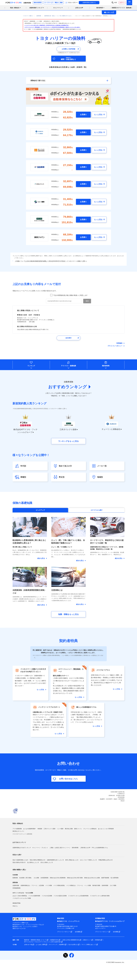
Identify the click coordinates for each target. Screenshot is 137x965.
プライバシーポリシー (115, 346)
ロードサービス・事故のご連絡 (53, 2)
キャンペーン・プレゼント (40, 847)
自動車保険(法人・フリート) (29, 885)
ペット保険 (87, 885)
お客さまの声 (79, 7)
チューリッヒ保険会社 (90, 828)
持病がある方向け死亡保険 (75, 877)
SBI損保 (39, 828)
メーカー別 (102, 466)
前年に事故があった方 (71, 860)
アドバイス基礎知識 (68, 365)
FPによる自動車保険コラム (100, 847)
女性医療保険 (44, 877)
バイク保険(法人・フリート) (74, 885)
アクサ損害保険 (17, 828)
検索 (115, 2)
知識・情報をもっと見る (68, 614)
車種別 (23, 477)
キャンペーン (57, 7)
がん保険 (36, 877)
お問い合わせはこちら (68, 779)
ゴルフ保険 (113, 885)
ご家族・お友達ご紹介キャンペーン (59, 847)
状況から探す (17, 854)
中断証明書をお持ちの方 (105, 860)
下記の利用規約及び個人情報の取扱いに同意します (70, 295)
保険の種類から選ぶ (19, 869)
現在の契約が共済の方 (19, 862)
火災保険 (41, 885)
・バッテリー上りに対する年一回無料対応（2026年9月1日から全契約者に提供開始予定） (46, 25)
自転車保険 (105, 885)
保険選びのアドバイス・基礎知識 (121, 7)
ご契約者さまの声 (85, 847)
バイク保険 (48, 885)
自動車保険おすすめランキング (22, 847)
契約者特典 (106, 365)
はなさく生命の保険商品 (20, 895)
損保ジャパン (78, 828)
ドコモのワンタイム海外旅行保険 (100, 895)
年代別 (23, 466)
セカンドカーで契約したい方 (88, 860)
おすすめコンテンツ (19, 842)
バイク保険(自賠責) (59, 885)
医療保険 (15, 877)
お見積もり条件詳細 (68, 49)
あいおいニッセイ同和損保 (106, 828)
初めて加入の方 (65, 466)
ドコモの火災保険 (47, 895)
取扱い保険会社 (18, 823)
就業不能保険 (105, 877)
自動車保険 (16, 885)
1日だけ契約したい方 (46, 862)
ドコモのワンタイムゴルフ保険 (22, 898)
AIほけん (15, 906)
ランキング (31, 365)
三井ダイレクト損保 (49, 828)
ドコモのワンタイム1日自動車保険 (78, 895)
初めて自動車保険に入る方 (20, 860)
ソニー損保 (60, 828)
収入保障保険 (114, 877)
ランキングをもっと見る (68, 441)
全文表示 (68, 338)
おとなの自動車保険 (29, 828)
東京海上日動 (69, 828)
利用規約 (119, 343)
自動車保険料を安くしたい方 (55, 860)
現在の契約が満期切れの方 (37, 860)
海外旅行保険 (96, 885)
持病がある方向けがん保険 (92, 877)
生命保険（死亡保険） (25, 877)
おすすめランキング (67, 386)
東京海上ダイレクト (18, 831)
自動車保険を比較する (89, 2)
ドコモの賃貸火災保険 (60, 895)
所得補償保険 (16, 888)
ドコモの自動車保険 (34, 895)
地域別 (100, 477)
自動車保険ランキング (35, 7)
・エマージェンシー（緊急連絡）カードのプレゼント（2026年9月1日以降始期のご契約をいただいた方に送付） (52, 27)
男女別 (61, 477)
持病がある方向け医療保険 (58, 877)
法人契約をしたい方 (33, 862)
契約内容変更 (38, 2)
